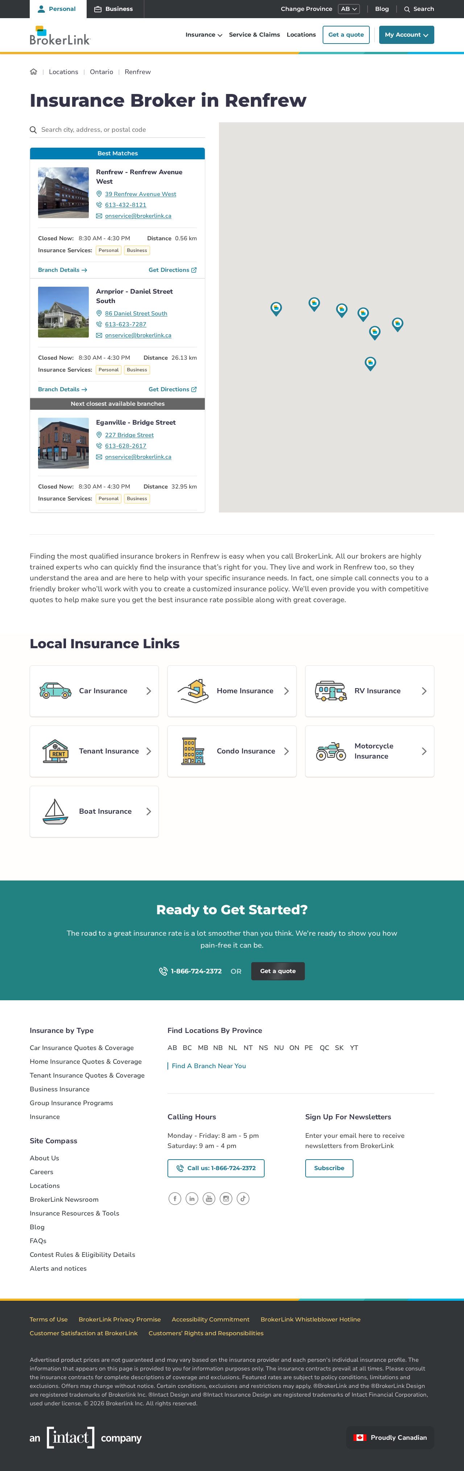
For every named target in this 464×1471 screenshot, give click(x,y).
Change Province (306, 8)
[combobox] (117, 130)
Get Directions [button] (169, 270)
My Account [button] (403, 35)
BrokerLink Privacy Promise (120, 1319)
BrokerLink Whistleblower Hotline (311, 1319)
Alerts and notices (58, 1268)
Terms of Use (49, 1319)
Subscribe (329, 1168)
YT (354, 1048)
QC (324, 1048)
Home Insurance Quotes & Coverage (86, 1062)
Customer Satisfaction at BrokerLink (84, 1333)
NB (218, 1048)
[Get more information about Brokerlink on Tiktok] (243, 1198)
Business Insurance (60, 1089)
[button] (349, 9)
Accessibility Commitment (211, 1319)
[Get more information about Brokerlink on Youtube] (209, 1198)
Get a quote (346, 35)
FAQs (38, 1241)
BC (187, 1048)
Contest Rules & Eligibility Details (82, 1255)
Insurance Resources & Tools (74, 1213)
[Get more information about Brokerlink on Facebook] (175, 1198)
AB (172, 1048)
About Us (44, 1158)
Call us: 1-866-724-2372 (221, 1168)
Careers (41, 1172)
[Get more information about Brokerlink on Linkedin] (192, 1198)
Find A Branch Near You (209, 1066)
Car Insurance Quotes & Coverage (82, 1048)
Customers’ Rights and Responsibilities (206, 1333)
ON (294, 1048)
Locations (301, 35)
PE (308, 1048)
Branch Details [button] (58, 270)
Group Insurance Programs (71, 1103)
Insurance (45, 1117)
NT (248, 1048)
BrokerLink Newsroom (64, 1200)
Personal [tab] (62, 8)
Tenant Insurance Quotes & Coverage (87, 1075)
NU (278, 1048)
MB (202, 1048)
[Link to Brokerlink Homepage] (33, 72)
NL (232, 1048)
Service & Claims (254, 35)
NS (263, 1048)
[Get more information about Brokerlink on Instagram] (226, 1198)
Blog (382, 8)
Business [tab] (119, 8)
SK (339, 1048)
